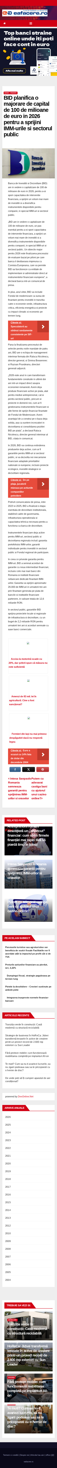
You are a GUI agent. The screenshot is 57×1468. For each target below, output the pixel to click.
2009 (8, 1241)
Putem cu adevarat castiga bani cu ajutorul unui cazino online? (27, 906)
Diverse (11, 1377)
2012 (8, 1225)
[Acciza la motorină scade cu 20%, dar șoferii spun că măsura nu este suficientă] (28, 649)
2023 (8, 1140)
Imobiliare (12, 1320)
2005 (8, 1272)
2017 (8, 1187)
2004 (8, 1280)
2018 (8, 1179)
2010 (8, 1233)
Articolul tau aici (37, 1455)
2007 (8, 1256)
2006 (8, 1264)
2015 (8, 1202)
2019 (8, 1171)
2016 (8, 1194)
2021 (8, 1156)
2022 (8, 1148)
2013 (8, 1218)
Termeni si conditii (10, 1455)
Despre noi (24, 1455)
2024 (8, 1132)
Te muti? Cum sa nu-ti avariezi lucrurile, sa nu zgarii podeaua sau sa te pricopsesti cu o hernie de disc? (27, 1067)
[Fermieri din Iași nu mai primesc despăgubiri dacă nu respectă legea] (28, 724)
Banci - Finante (11, 93)
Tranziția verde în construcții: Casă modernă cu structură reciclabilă (27, 1328)
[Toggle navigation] (31, 23)
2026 (8, 1117)
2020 (8, 1163)
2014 (8, 1210)
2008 (8, 1249)
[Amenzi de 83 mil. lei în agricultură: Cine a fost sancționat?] (28, 686)
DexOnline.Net (25, 1096)
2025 (8, 1125)
